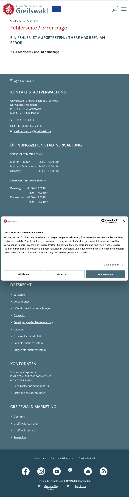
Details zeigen (111, 264)
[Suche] (115, 9)
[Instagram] (41, 471)
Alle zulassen (105, 274)
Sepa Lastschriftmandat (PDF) (31, 386)
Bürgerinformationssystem (30, 350)
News (113, 467)
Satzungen (20, 294)
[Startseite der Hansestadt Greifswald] (25, 9)
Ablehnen (23, 274)
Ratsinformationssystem (28, 343)
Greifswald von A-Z (25, 430)
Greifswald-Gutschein (26, 423)
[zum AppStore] (78, 488)
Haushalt (19, 329)
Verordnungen (22, 301)
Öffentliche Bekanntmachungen (32, 308)
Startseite (16, 21)
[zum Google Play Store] (50, 488)
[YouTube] (57, 471)
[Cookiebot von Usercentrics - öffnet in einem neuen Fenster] (103, 221)
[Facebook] (26, 471)
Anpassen (62, 274)
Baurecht (19, 315)
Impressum (40, 458)
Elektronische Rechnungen (29, 393)
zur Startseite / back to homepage (36, 52)
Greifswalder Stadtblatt (27, 336)
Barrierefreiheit (87, 458)
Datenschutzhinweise (62, 458)
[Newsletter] (88, 471)
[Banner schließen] (124, 221)
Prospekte (20, 437)
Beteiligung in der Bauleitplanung (33, 322)
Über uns (19, 416)
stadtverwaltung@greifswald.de (32, 131)
